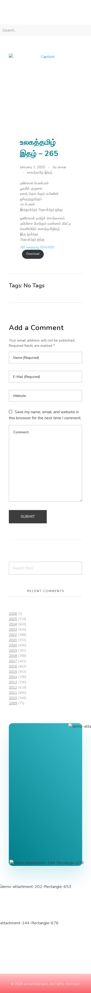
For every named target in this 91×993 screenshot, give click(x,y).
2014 (13, 677)
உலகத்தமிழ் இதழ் (39, 172)
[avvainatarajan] (23, 11)
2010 (13, 698)
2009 (13, 703)
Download (32, 254)
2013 (13, 682)
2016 (13, 666)
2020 (13, 645)
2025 (13, 619)
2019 (13, 650)
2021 (13, 640)
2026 (13, 613)
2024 (13, 624)
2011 (13, 692)
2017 (13, 661)
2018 (13, 655)
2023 (13, 629)
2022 (13, 634)
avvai (62, 167)
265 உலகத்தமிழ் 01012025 (37, 247)
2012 (13, 687)
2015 (13, 671)
